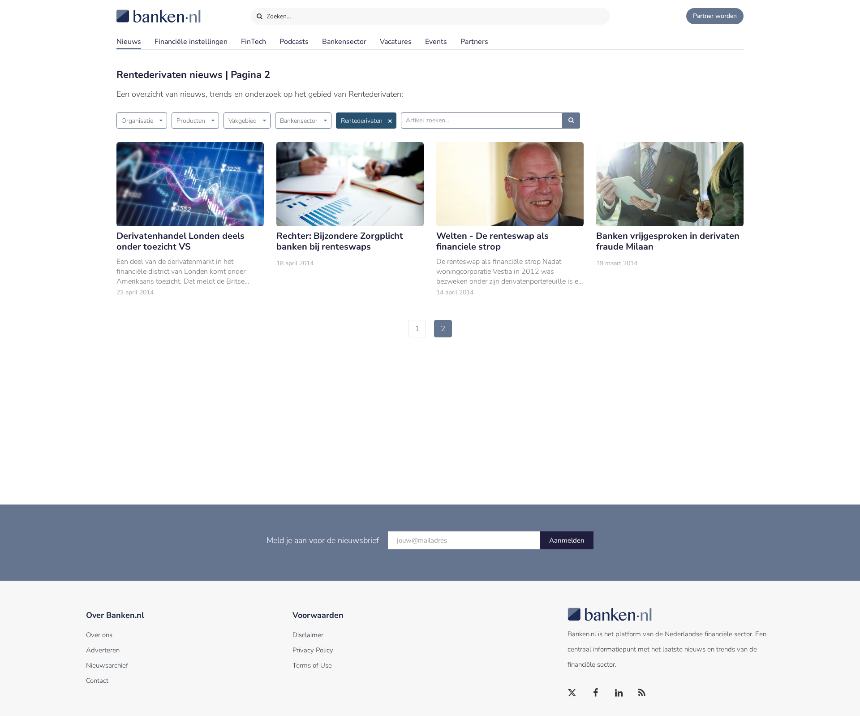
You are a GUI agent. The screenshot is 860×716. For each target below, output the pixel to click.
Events (436, 42)
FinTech (253, 42)
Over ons (99, 634)
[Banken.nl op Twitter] (572, 693)
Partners (474, 42)
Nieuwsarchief (107, 665)
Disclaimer (307, 634)
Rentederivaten (362, 120)
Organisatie (137, 120)
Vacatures (396, 42)
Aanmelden (567, 540)
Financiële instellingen (191, 42)
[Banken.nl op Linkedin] (619, 693)
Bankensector (344, 42)
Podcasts (294, 42)
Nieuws (128, 42)
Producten (190, 120)
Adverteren (103, 650)
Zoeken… (278, 16)
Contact (97, 680)
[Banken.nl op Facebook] (596, 693)
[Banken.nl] (137, 10)
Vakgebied (242, 120)
